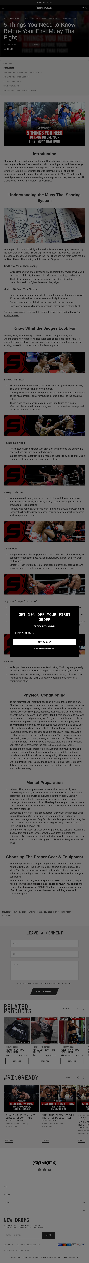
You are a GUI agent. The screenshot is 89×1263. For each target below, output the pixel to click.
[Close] (76, 609)
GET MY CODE (44, 642)
